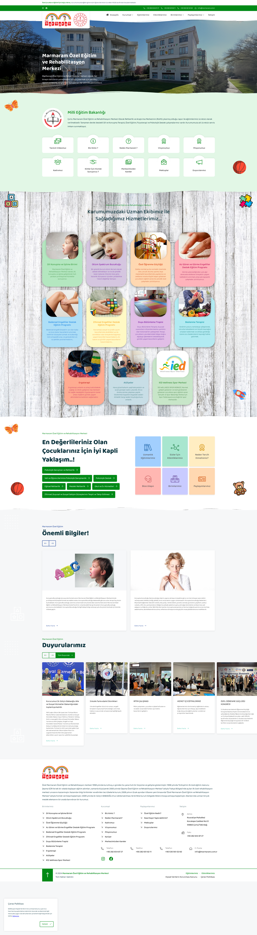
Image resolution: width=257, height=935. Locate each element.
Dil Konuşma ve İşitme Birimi (59, 813)
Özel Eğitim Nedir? (152, 813)
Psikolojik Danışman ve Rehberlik (60, 470)
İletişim (211, 15)
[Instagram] (43, 8)
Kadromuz (109, 822)
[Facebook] (46, 8)
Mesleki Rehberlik (77, 486)
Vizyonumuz (111, 827)
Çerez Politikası (208, 877)
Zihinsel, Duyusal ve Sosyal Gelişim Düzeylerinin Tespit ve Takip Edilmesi (77, 494)
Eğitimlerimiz (143, 15)
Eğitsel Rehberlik (52, 486)
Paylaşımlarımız (195, 15)
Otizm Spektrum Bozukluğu (58, 818)
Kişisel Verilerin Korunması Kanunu (181, 877)
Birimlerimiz (176, 15)
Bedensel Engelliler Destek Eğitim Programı (66, 832)
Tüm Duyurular (64, 655)
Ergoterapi (51, 851)
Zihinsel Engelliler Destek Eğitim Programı (65, 836)
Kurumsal (126, 15)
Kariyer (108, 836)
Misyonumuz (111, 832)
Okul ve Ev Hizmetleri (104, 486)
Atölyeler (50, 855)
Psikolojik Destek (103, 478)
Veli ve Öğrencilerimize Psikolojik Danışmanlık (65, 478)
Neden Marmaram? (113, 818)
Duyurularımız (150, 827)
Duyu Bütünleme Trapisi (57, 841)
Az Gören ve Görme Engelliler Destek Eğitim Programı (70, 827)
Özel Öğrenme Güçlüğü (56, 822)
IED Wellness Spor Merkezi (58, 860)
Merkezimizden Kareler (115, 841)
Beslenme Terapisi (54, 846)
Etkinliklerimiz (160, 15)
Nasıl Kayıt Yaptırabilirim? (156, 818)
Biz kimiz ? (110, 813)
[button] (3, 56)
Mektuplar (149, 822)
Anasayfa (114, 15)
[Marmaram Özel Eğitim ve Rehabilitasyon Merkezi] (66, 19)
